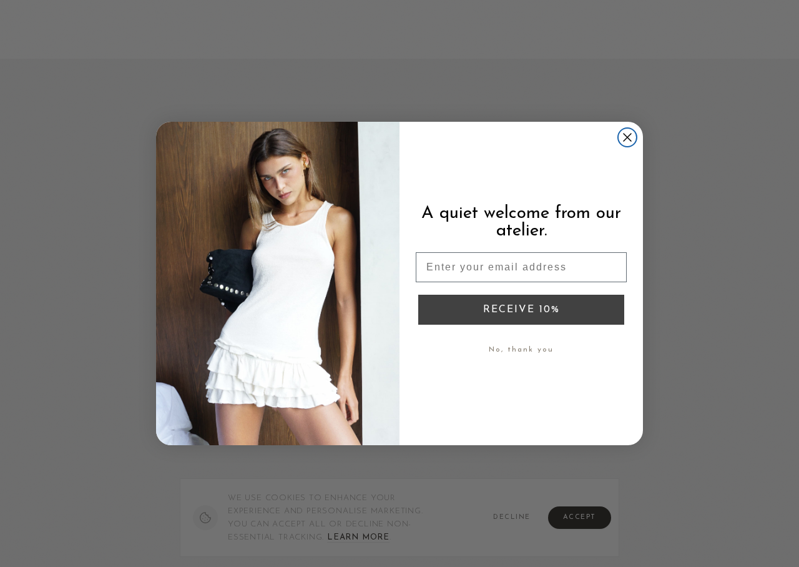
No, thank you (521, 349)
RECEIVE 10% (521, 310)
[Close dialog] (627, 137)
